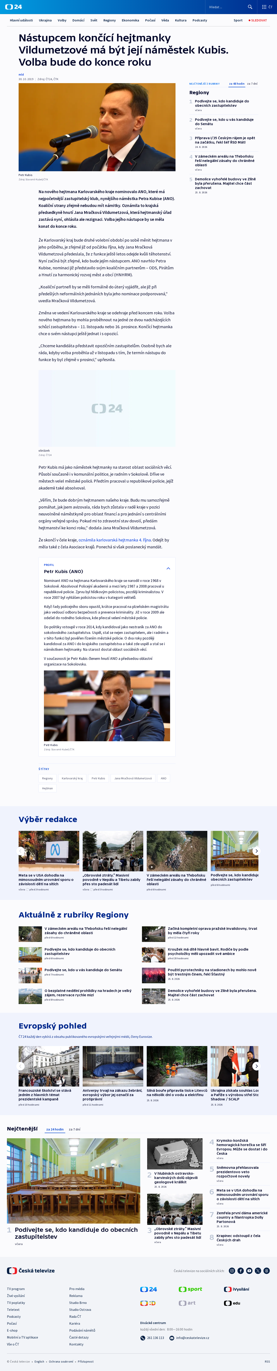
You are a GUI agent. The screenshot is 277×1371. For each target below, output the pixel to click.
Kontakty (76, 1344)
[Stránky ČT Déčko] (148, 1303)
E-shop (12, 1330)
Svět (93, 20)
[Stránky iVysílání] (236, 1289)
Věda (165, 20)
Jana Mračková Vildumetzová (133, 778)
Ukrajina (45, 20)
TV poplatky (16, 1302)
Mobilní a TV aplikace (22, 1337)
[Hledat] (250, 7)
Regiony (109, 20)
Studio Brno (78, 1302)
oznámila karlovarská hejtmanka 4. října (115, 540)
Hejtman (47, 788)
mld (21, 74)
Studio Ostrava (80, 1309)
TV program (16, 1289)
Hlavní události (21, 20)
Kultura (181, 20)
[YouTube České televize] (249, 1270)
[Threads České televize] (266, 1270)
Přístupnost (85, 1361)
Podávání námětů (82, 1330)
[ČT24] (13, 7)
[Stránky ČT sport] (190, 1289)
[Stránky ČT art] (187, 1303)
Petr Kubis (98, 778)
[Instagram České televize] (232, 1270)
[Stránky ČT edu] (232, 1303)
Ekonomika (130, 20)
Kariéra (74, 1323)
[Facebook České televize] (240, 1270)
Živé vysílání (16, 1295)
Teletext (13, 1309)
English (39, 1361)
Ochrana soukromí (61, 1361)
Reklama (75, 1295)
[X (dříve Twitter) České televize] (257, 1270)
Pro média (76, 1289)
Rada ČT (75, 1316)
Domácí (78, 20)
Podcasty (200, 20)
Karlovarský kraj (72, 778)
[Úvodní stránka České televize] (31, 1270)
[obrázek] (107, 408)
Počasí (150, 20)
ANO (163, 778)
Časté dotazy (79, 1337)
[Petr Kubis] (97, 127)
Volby (62, 20)
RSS (267, 1361)
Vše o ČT (13, 1344)
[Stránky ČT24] (148, 1289)
